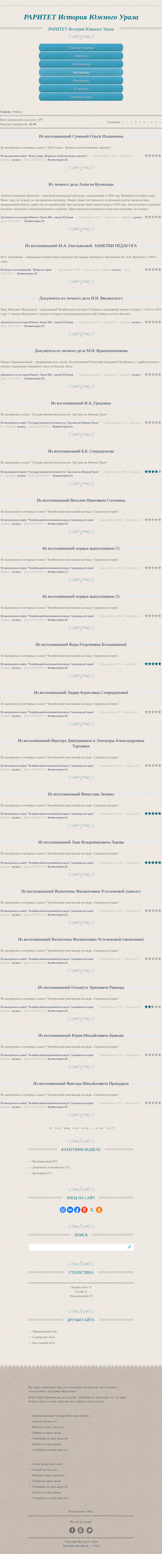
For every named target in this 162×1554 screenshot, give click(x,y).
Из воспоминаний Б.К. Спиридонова (81, 451)
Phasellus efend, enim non (47, 1427)
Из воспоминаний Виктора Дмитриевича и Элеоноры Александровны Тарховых (81, 743)
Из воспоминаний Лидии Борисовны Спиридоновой (81, 692)
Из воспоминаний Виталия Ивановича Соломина (81, 500)
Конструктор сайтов (75, 1546)
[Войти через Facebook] (77, 1210)
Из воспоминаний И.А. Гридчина (81, 403)
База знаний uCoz (43, 1343)
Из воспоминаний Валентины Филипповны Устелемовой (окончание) (81, 939)
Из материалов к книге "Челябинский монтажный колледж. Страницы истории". (48, 520)
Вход (90, 1511)
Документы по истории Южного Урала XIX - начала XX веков (37, 217)
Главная (5, 112)
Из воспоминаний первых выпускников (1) (81, 548)
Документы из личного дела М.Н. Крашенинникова (81, 350)
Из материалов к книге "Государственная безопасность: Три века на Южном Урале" (50, 422)
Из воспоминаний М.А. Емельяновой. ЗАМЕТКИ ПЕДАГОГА (81, 245)
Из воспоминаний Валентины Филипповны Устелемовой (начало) (81, 891)
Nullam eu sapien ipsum (46, 1433)
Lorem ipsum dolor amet (47, 1464)
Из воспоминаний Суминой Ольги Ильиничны (81, 136)
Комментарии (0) (58, 159)
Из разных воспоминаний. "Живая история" (26, 269)
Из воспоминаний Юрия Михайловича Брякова (81, 1035)
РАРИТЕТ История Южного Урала (81, 17)
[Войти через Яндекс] (84, 1210)
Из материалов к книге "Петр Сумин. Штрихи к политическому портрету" (44, 156)
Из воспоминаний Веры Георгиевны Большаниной (81, 644)
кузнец (16, 159)
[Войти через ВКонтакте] (70, 1210)
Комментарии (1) (58, 572)
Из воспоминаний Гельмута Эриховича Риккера (81, 987)
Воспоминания (41, 1161)
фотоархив (39, 1173)
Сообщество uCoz (43, 1337)
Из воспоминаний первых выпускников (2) (81, 596)
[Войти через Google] (91, 1209)
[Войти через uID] (63, 1210)
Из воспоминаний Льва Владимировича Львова (81, 842)
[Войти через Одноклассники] (99, 1210)
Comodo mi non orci (44, 1421)
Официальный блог (44, 1331)
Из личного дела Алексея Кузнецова (81, 184)
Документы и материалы (48, 1167)
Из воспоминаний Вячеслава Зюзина (81, 794)
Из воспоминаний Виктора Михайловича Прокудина (81, 1083)
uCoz (96, 1546)
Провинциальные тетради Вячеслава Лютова (60, 1416)
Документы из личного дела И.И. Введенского (81, 298)
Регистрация (77, 1511)
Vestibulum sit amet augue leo (50, 1438)
